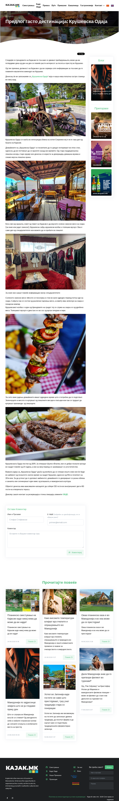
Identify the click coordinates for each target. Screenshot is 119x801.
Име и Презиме (14, 514)
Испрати (109, 767)
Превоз (46, 5)
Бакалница (73, 5)
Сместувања (28, 5)
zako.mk (96, 797)
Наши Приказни (55, 775)
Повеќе (31, 641)
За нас (79, 767)
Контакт (98, 5)
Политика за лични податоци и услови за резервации (67, 797)
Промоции (53, 779)
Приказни (62, 5)
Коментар (11, 528)
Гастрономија (86, 5)
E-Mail (63, 515)
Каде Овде (38, 5)
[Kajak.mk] (12, 5)
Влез (79, 771)
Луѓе (53, 5)
